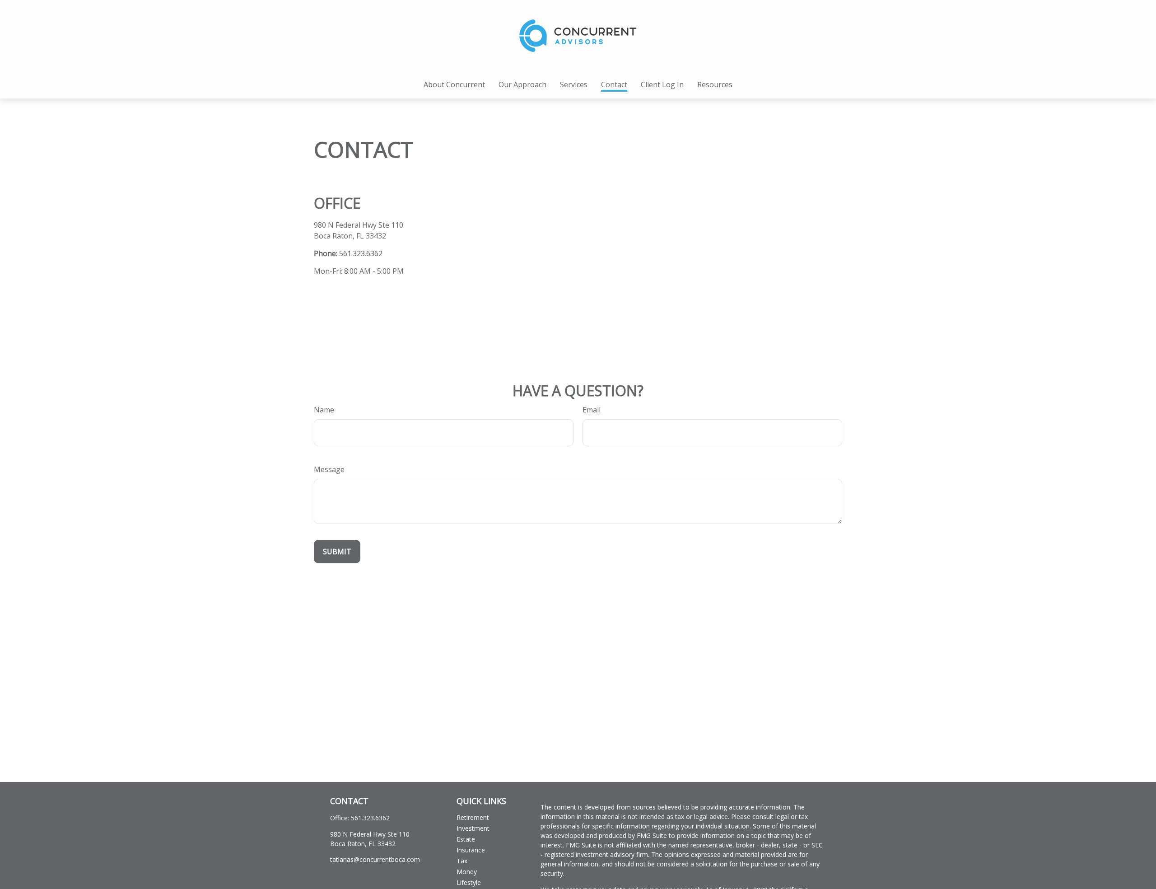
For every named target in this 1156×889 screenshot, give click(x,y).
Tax (462, 860)
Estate (466, 839)
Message (329, 469)
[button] (454, 84)
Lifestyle (469, 882)
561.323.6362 (360, 253)
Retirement (473, 817)
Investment (473, 828)
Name (324, 410)
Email (592, 410)
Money (467, 871)
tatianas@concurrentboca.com (375, 859)
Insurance (471, 850)
